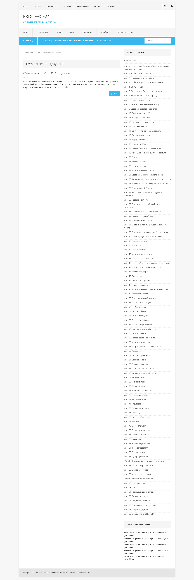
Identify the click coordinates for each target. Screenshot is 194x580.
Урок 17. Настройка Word (135, 144)
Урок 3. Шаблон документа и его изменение (143, 82)
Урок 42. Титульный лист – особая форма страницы (147, 263)
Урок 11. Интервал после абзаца (138, 117)
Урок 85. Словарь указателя (136, 452)
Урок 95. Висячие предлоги (136, 496)
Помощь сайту (52, 6)
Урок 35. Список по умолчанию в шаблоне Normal (146, 232)
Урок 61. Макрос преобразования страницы (143, 346)
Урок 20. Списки (131, 157)
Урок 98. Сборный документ (136, 509)
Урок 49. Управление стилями (137, 293)
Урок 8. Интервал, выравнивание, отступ (142, 104)
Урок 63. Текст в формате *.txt (137, 355)
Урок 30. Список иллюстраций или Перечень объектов (143, 205)
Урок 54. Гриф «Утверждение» (137, 315)
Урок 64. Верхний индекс (135, 359)
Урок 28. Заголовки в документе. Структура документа (143, 194)
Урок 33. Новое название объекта (139, 220)
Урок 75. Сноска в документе (136, 408)
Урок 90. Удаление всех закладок (138, 474)
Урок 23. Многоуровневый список (139, 170)
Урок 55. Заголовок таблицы (136, 320)
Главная (25, 6)
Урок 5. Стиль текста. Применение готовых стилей (146, 91)
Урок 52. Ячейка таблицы (135, 307)
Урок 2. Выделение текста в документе (141, 78)
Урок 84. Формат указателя (136, 448)
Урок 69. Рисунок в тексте (135, 382)
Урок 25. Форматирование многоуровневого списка (147, 179)
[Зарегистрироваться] (172, 6)
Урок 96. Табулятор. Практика (137, 500)
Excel (58, 32)
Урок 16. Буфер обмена (134, 139)
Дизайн (104, 32)
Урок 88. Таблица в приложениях (138, 465)
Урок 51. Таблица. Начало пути (137, 302)
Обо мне (37, 6)
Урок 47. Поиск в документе (136, 285)
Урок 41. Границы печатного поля (139, 258)
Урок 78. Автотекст (132, 421)
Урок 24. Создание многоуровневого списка (143, 175)
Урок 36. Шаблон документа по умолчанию (143, 236)
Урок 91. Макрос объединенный (138, 478)
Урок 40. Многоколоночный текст (139, 254)
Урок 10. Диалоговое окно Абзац (138, 113)
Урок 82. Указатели (132, 439)
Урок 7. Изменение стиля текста (138, 100)
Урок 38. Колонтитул (133, 245)
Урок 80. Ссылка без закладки (137, 430)
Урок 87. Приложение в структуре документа (144, 461)
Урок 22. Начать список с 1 (136, 166)
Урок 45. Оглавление (133, 276)
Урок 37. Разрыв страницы (136, 241)
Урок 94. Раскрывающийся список (139, 492)
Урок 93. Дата (130, 487)
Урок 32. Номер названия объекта (139, 216)
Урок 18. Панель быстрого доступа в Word (143, 148)
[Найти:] (158, 40)
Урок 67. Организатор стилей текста (140, 373)
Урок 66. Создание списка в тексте (139, 368)
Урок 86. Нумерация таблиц (136, 456)
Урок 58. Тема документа (59, 73)
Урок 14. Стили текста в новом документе (142, 131)
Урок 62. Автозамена (133, 351)
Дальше (114, 94)
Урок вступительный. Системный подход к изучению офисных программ (147, 67)
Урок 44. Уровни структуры (136, 271)
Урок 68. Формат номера (135, 377)
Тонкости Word (130, 60)
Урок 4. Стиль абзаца (133, 87)
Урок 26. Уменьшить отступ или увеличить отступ (146, 183)
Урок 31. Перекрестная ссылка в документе (143, 211)
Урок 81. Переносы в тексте (136, 434)
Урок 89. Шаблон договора (136, 470)
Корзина (97, 6)
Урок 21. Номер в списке (135, 161)
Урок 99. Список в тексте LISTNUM (139, 514)
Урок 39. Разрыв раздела (135, 249)
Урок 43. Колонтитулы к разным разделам (142, 267)
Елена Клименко (131, 532)
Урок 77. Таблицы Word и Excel (137, 417)
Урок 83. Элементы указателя (137, 443)
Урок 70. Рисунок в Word (134, 386)
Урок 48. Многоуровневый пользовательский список (147, 289)
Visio (71, 32)
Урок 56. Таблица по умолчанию (138, 324)
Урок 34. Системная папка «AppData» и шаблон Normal (145, 226)
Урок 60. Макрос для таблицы (137, 342)
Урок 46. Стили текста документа (138, 280)
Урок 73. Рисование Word (135, 399)
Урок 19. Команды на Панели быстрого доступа (145, 152)
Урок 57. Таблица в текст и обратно (140, 329)
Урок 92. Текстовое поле (135, 483)
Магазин (67, 6)
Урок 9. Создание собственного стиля (141, 109)
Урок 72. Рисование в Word (136, 395)
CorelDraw (87, 32)
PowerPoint (42, 32)
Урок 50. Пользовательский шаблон (140, 298)
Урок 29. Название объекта (136, 200)
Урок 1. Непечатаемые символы (138, 73)
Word (26, 32)
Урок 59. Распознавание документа (139, 337)
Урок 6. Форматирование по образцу (140, 95)
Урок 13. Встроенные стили (136, 126)
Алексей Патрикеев (132, 538)
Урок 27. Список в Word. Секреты (138, 188)
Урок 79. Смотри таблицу (135, 426)
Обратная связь (82, 6)
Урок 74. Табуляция (132, 404)
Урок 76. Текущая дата (133, 412)
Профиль (110, 6)
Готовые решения (124, 32)
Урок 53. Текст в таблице (135, 311)
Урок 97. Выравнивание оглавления (140, 505)
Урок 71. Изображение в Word (137, 390)
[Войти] (165, 6)
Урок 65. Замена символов (136, 364)
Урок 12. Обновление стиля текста (139, 122)
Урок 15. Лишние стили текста (137, 135)
